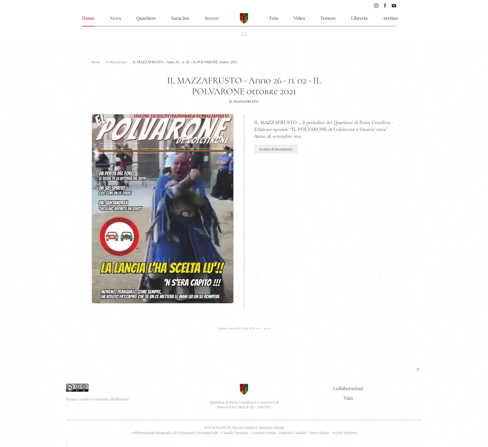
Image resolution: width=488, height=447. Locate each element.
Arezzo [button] (211, 18)
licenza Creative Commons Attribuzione (97, 399)
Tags (348, 398)
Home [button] (88, 18)
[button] (244, 34)
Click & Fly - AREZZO (253, 407)
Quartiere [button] (146, 18)
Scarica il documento (276, 149)
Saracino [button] (180, 18)
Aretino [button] (390, 18)
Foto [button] (274, 18)
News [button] (115, 18)
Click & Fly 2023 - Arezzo (256, 328)
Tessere (328, 18)
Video (299, 18)
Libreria (359, 18)
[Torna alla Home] (244, 18)
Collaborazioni (348, 388)
